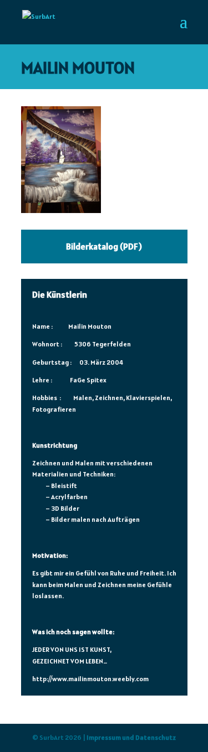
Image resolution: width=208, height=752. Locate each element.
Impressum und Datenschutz (131, 737)
